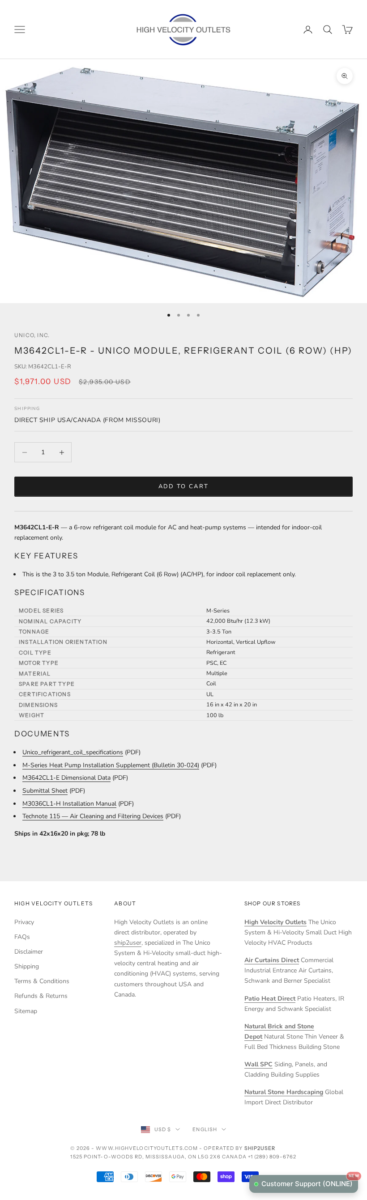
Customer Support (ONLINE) (309, 1181)
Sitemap (25, 1011)
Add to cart (183, 486)
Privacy (24, 922)
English (204, 1129)
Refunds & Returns (41, 996)
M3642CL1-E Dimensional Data (66, 777)
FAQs (22, 937)
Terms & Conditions (41, 981)
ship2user (127, 942)
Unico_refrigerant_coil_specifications (72, 752)
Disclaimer (28, 951)
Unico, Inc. (32, 335)
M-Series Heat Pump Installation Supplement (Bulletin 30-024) (110, 765)
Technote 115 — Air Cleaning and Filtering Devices (92, 816)
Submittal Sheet (45, 790)
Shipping (26, 966)
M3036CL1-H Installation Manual (69, 803)
